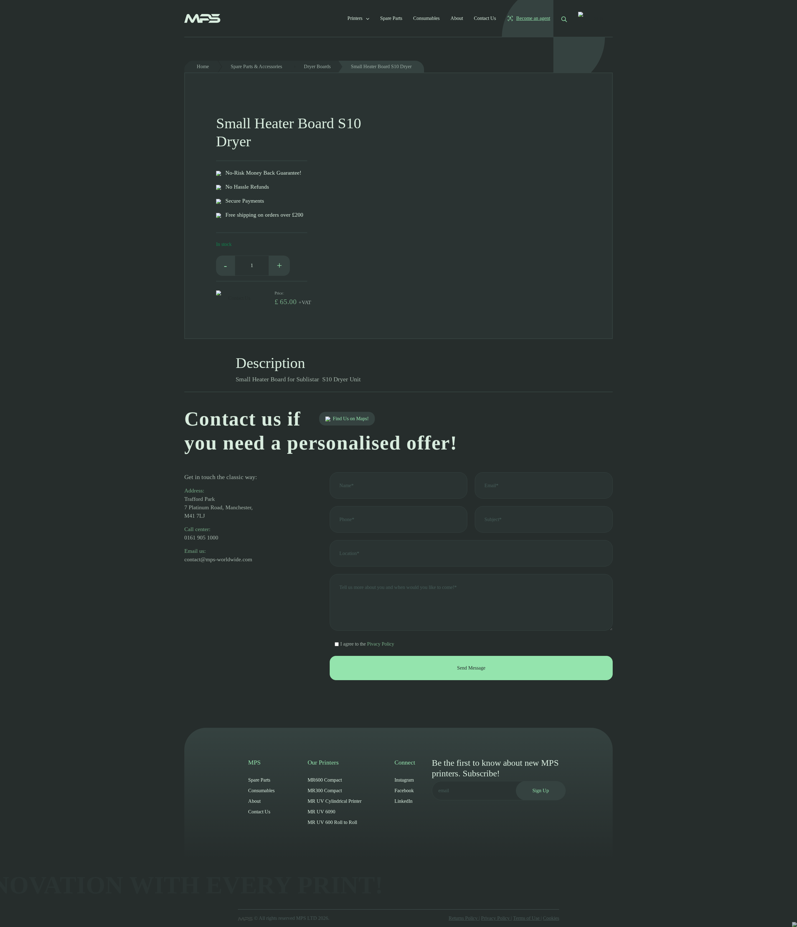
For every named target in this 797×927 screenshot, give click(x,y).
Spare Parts (391, 18)
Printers (355, 18)
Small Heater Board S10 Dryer (381, 66)
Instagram (404, 780)
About (456, 18)
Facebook (404, 790)
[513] (218, 298)
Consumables (426, 18)
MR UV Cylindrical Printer (334, 801)
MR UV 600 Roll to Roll (332, 822)
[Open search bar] (564, 18)
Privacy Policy (496, 918)
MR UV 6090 (321, 811)
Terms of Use (527, 918)
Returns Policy (464, 918)
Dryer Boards (317, 66)
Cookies (551, 918)
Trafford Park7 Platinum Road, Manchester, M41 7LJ (218, 507)
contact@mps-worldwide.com (218, 559)
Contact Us (485, 18)
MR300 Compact (325, 790)
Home (203, 66)
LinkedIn (403, 801)
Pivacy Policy (380, 644)
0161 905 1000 (201, 537)
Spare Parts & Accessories (256, 66)
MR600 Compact (325, 780)
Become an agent (533, 18)
